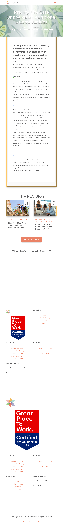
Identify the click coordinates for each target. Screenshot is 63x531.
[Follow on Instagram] (21, 378)
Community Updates (15, 219)
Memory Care (18, 353)
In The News (20, 221)
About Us (44, 315)
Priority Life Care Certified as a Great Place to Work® (16, 226)
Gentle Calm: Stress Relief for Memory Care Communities (43, 226)
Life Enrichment (45, 353)
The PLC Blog (45, 318)
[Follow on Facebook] (18, 378)
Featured (11, 221)
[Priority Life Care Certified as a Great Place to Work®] (18, 208)
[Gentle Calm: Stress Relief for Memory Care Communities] (45, 208)
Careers (45, 320)
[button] (55, 216)
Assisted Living (18, 351)
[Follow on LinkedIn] (15, 378)
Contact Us (45, 323)
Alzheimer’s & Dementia (44, 219)
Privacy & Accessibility (31, 522)
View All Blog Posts (31, 239)
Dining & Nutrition (45, 351)
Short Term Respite (18, 356)
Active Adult (18, 359)
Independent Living (18, 348)
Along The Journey (45, 348)
